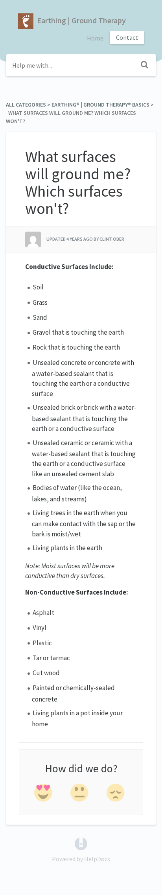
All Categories (26, 104)
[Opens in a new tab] (81, 843)
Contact (127, 37)
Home (95, 38)
